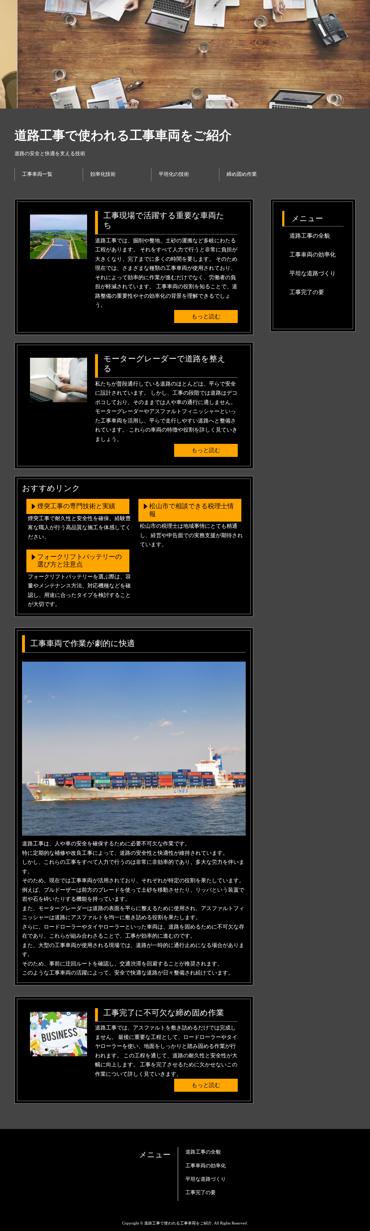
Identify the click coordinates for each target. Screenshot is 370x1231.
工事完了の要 (306, 292)
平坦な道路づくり (312, 273)
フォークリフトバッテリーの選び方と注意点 (79, 560)
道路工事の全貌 (309, 236)
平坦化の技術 (174, 174)
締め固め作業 (242, 174)
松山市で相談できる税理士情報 (191, 510)
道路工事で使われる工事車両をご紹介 (123, 135)
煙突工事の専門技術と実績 (76, 506)
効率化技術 (103, 174)
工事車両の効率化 (312, 254)
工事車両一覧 (37, 174)
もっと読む (206, 316)
